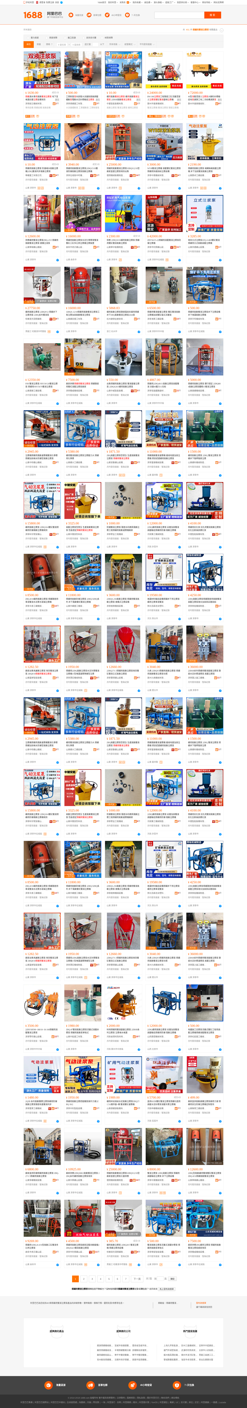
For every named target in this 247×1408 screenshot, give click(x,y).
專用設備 (29, 108)
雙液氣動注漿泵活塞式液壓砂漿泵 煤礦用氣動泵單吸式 (163, 1246)
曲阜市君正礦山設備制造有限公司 (75, 247)
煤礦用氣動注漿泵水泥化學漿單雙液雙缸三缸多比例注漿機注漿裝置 (82, 241)
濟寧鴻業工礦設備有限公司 (156, 319)
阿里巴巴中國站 (58, 1402)
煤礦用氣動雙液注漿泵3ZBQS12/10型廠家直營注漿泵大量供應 (123, 1174)
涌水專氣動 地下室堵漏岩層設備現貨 (41, 98)
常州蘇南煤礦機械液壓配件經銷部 (112, 1360)
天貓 (89, 1402)
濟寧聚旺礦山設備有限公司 (34, 1037)
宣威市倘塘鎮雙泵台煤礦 (126, 1345)
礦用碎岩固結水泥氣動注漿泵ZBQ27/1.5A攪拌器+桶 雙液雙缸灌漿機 (123, 1103)
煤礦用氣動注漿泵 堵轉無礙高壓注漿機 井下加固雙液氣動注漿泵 (204, 170)
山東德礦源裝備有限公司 (116, 1108)
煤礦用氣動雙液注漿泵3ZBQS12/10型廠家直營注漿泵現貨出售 (123, 170)
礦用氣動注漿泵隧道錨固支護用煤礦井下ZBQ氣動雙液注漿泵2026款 (123, 313)
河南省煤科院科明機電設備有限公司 (116, 1037)
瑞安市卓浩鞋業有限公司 (192, 1360)
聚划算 (96, 1402)
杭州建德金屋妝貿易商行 (116, 319)
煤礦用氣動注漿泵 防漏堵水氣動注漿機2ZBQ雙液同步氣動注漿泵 (41, 170)
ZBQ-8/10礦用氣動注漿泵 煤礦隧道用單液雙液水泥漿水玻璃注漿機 (41, 600)
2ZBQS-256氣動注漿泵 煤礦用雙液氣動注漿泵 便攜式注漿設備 (123, 600)
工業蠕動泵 (84, 108)
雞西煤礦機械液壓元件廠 (108, 1350)
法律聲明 (121, 1398)
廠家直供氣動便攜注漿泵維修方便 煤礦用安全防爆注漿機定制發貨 (204, 1103)
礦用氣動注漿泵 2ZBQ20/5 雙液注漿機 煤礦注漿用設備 (122, 1246)
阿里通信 (164, 1402)
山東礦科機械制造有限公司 (197, 462)
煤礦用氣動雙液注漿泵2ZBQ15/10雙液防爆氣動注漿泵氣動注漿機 (82, 170)
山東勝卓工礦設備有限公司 (197, 175)
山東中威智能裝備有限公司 (116, 391)
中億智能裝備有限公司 (197, 534)
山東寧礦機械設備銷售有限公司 (34, 1180)
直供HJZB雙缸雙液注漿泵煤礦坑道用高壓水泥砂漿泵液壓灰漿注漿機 (163, 1103)
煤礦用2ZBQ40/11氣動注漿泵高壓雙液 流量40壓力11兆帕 (163, 385)
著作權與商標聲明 (107, 1398)
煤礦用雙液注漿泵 (174, 1303)
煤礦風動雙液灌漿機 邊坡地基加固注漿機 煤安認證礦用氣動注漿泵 (163, 457)
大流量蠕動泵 (72, 108)
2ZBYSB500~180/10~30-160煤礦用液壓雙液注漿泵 (41, 1031)
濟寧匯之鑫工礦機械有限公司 (197, 678)
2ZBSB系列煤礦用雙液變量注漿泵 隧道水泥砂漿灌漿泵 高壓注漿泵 (204, 672)
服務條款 (131, 1398)
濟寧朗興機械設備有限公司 (116, 606)
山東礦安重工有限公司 (75, 319)
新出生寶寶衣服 (206, 1360)
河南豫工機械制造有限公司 (156, 534)
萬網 (172, 1402)
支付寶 (184, 1402)
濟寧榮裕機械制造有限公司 (197, 606)
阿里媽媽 (127, 1402)
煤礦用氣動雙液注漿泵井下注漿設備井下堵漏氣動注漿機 (204, 313)
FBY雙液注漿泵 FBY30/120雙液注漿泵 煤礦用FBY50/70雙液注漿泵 (41, 385)
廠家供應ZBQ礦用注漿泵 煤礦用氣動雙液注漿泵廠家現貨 (204, 1246)
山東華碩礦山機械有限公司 (34, 247)
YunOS (154, 1402)
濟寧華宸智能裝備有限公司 (156, 1252)
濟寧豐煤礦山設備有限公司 (116, 678)
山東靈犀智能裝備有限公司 (34, 678)
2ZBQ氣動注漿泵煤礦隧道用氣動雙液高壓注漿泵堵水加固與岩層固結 (204, 600)
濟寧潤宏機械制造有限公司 (75, 678)
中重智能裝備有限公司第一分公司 (116, 104)
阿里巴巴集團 (26, 1402)
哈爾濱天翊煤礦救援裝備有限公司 (34, 319)
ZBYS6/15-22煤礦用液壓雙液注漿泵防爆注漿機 (164, 241)
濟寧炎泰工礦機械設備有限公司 (34, 606)
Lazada (222, 1402)
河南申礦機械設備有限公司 (156, 1108)
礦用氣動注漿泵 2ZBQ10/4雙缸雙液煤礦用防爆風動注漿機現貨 (42, 528)
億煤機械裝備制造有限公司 (116, 175)
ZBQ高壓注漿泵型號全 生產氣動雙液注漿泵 (123, 457)
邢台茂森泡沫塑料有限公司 (156, 606)
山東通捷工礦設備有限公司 (34, 391)
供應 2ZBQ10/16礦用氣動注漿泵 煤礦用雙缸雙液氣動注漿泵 (123, 241)
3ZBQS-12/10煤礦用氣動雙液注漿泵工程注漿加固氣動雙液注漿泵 (83, 313)
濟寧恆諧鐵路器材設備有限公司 (156, 391)
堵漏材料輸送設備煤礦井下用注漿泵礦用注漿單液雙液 (163, 600)
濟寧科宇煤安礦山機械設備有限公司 (34, 534)
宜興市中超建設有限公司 (210, 1345)
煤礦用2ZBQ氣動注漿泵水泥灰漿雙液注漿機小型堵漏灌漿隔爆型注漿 (82, 672)
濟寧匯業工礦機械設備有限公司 (34, 1108)
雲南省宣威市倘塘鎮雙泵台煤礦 (146, 1345)
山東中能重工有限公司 (75, 1037)
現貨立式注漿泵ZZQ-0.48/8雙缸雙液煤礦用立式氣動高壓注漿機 (204, 241)
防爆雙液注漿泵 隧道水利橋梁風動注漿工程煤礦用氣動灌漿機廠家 (123, 528)
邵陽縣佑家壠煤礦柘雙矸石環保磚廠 (148, 1350)
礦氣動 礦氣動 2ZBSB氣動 (123, 98)
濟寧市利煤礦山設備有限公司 (156, 247)
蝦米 (135, 1402)
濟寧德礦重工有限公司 (75, 104)
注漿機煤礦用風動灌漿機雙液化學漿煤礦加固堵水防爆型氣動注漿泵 (41, 457)
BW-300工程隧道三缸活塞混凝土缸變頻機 (163, 98)
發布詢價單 (201, 1303)
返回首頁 (153, 1289)
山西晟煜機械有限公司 (156, 1037)
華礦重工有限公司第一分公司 (34, 175)
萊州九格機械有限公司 (156, 678)
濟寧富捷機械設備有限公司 (156, 462)
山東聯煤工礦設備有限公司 (197, 1108)
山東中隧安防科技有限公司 (75, 534)
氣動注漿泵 (112, 108)
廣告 (57, 100)
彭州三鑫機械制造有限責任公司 (195, 1345)
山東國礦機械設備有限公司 (197, 391)
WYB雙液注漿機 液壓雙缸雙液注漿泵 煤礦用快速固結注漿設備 (164, 170)
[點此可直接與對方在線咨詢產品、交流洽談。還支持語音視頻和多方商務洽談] (57, 188)
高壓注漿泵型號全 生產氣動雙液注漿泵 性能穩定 (82, 528)
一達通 (214, 1402)
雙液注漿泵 (122, 108)
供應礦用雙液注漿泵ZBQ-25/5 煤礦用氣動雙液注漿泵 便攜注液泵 (41, 241)
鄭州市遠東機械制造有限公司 (156, 104)
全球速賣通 (72, 1402)
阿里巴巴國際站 (42, 1402)
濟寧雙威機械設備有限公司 (75, 391)
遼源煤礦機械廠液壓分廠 (108, 1345)
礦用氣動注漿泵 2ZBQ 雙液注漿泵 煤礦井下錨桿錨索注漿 (204, 457)
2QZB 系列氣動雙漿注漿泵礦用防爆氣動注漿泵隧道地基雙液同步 (41, 1103)
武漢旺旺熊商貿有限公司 (192, 1350)
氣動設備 (47, 108)
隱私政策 (141, 1398)
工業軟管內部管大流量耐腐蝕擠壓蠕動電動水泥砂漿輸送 (82, 98)
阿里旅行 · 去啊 (114, 1402)
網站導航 (175, 1398)
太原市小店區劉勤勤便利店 (211, 1350)
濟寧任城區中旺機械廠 (75, 175)
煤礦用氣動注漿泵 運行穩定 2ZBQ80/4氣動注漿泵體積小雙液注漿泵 (204, 385)
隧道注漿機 (174, 108)
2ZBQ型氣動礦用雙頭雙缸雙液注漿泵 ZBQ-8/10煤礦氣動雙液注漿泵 (204, 1174)
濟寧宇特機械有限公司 (197, 319)
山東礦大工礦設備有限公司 (75, 462)
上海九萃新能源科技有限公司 (177, 1345)
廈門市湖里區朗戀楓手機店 (176, 1350)
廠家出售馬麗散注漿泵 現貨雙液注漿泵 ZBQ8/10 (41, 672)
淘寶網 (82, 1402)
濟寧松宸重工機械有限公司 (197, 1037)
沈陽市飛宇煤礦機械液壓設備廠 (129, 1360)
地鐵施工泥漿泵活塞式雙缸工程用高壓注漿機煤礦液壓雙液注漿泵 (204, 1031)
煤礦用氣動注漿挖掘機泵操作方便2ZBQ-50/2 (82, 1103)
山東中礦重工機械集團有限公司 (75, 606)
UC (177, 1402)
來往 (191, 1402)
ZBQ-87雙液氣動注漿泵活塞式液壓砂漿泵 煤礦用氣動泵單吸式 (82, 1031)
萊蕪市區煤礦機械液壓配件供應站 (147, 1360)
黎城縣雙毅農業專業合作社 (176, 1360)
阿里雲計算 (144, 1402)
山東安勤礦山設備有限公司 (116, 462)
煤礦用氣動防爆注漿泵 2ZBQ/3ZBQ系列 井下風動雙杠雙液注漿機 (82, 600)
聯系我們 (165, 1398)
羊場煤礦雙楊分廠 (123, 1350)
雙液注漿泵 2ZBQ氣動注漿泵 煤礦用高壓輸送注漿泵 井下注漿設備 (163, 1174)
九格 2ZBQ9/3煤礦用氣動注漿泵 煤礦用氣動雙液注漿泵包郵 (163, 672)
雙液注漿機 (152, 108)
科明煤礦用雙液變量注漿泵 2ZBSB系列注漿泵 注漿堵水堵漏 (123, 1031)
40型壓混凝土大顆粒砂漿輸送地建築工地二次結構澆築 (204, 98)
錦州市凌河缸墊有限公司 (192, 1355)
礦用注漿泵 (133, 108)
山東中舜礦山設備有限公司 (75, 1180)
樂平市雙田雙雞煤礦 (124, 1355)
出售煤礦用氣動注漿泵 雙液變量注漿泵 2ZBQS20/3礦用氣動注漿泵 (123, 385)
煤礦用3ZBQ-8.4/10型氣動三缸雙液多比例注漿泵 (41, 1246)
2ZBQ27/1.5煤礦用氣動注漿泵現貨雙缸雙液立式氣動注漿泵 (123, 672)
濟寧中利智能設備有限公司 (75, 1108)
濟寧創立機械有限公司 (34, 104)
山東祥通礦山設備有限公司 (197, 247)
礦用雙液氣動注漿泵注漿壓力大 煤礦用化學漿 (82, 457)
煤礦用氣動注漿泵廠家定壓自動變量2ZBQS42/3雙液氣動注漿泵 (82, 1246)
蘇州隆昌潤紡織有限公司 (175, 1355)
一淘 (103, 1402)
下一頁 (137, 1279)
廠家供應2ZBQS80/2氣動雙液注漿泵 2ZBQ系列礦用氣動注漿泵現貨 (82, 1174)
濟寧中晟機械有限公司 (156, 175)
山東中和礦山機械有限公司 (34, 462)
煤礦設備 (38, 108)
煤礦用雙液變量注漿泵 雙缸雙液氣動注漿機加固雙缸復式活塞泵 (163, 313)
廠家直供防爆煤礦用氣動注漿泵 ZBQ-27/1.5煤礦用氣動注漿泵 (42, 1174)
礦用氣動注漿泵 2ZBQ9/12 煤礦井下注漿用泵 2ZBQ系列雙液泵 (41, 313)
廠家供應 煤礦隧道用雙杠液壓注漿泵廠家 (82, 385)
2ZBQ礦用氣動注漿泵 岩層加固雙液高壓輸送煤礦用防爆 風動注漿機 (163, 528)
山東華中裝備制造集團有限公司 (116, 247)
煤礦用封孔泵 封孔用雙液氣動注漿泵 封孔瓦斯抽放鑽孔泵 (204, 528)
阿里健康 (205, 1402)
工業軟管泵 (94, 108)
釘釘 (197, 1402)
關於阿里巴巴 (153, 1398)
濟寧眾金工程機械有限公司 (116, 534)
